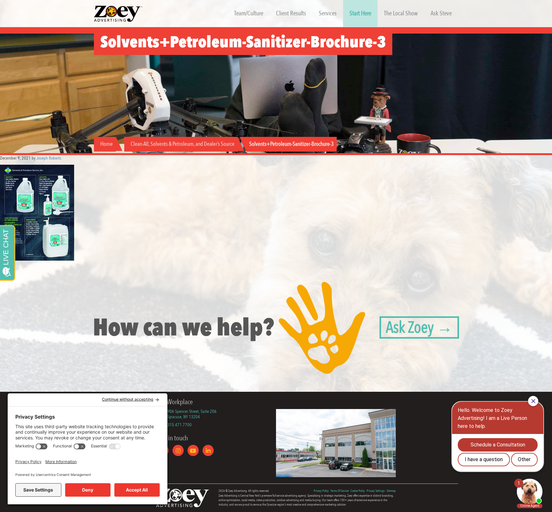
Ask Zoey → (419, 327)
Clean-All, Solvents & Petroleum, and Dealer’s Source (182, 144)
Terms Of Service (340, 491)
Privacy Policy (321, 491)
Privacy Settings (376, 491)
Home (106, 144)
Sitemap (391, 491)
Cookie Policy (357, 491)
